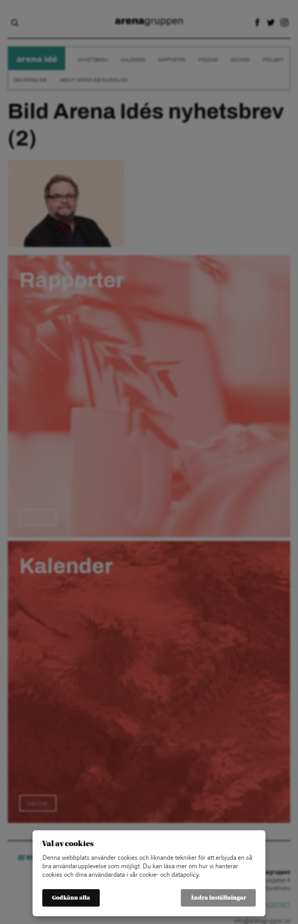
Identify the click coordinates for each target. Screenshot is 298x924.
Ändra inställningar (218, 898)
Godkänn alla (71, 898)
